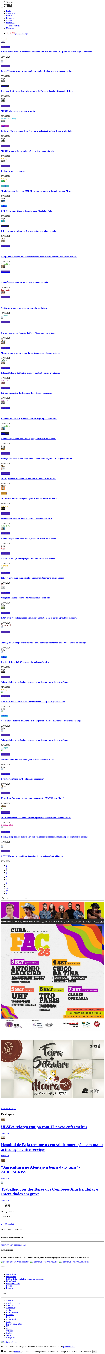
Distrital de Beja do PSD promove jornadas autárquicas (25, 662)
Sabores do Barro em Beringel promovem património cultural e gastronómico (34, 682)
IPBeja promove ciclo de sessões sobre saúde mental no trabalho (28, 231)
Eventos (9, 1288)
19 (7, 891)
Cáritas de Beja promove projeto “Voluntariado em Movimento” (29, 558)
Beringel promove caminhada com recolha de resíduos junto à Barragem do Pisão (36, 458)
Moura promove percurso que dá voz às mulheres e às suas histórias (30, 353)
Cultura (4, 493)
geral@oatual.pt (21, 33)
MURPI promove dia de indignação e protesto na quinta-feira (27, 151)
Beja (3, 78)
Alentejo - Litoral (13, 1303)
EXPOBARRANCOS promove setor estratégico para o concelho (29, 418)
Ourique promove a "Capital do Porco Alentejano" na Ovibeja (28, 333)
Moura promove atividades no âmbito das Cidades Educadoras (28, 478)
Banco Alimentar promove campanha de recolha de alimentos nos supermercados (36, 71)
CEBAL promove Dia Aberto (14, 171)
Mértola (4, 360)
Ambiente (5, 186)
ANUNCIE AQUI (8, 1109)
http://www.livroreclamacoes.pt (13, 1245)
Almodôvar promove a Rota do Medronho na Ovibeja (24, 282)
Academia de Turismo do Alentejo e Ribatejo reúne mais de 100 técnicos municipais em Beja (41, 721)
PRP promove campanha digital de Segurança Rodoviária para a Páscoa (32, 578)
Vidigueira (5, 290)
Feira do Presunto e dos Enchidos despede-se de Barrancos (26, 393)
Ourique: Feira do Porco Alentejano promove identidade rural (28, 759)
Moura (3, 238)
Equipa (9, 1286)
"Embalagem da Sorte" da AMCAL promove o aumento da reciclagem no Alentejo (37, 191)
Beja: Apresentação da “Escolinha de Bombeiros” (22, 779)
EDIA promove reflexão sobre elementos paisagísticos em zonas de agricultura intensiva (39, 618)
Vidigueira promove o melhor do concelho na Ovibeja (24, 308)
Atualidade (5, 47)
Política (4, 206)
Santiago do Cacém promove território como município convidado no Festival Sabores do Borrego (43, 643)
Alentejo (4, 39)
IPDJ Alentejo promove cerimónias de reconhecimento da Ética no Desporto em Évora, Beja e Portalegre (46, 52)
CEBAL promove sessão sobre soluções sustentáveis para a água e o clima (33, 701)
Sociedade (5, 126)
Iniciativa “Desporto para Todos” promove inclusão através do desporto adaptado (36, 131)
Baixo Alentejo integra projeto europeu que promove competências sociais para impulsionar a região (44, 837)
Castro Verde (6, 625)
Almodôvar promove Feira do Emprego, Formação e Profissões (28, 438)
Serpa (8, 1335)
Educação (5, 86)
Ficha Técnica (12, 1281)
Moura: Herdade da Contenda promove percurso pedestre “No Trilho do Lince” (36, 817)
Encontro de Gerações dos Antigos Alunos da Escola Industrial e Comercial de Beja (37, 91)
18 (7, 889)
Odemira (9, 1331)
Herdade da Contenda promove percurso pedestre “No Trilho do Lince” (32, 798)
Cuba (8, 1321)
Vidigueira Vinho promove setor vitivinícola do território (25, 598)
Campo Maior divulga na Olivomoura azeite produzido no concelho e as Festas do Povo (39, 257)
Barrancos (5, 380)
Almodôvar (5, 264)
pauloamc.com (69, 1346)
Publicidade (11, 1276)
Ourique (4, 315)
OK (94, 1352)
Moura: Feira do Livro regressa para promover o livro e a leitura (29, 498)
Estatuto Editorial (13, 1283)
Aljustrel (9, 1305)
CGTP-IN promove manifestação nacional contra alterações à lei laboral (32, 856)
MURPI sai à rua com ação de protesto (18, 111)
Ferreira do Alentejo (9, 118)
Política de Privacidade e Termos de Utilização (25, 1279)
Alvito (8, 1310)
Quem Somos (11, 1274)
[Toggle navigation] (2, 7)
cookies (17, 1351)
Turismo (4, 716)
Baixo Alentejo (7, 825)
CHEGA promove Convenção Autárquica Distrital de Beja (26, 211)
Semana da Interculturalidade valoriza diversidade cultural (26, 518)
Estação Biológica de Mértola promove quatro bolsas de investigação (30, 373)
